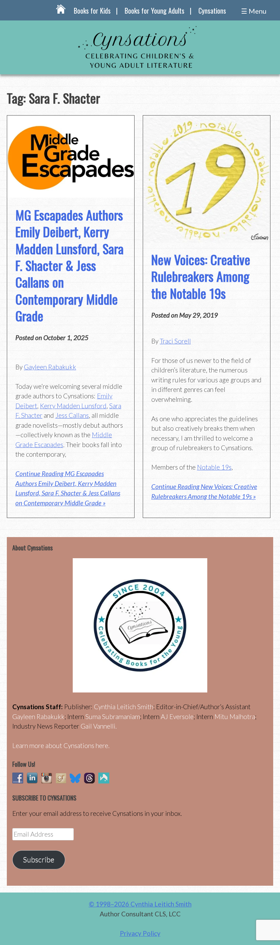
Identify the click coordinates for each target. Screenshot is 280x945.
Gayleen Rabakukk (50, 367)
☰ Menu (253, 11)
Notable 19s (214, 467)
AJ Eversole (177, 716)
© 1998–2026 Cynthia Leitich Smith (140, 904)
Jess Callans (72, 415)
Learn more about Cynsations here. (61, 745)
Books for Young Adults (154, 10)
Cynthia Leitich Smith (123, 707)
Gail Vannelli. (99, 726)
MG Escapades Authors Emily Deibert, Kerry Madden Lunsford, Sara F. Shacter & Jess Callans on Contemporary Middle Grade (69, 265)
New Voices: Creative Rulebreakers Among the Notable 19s (200, 276)
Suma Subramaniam (112, 716)
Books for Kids (92, 10)
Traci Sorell (175, 341)
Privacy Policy (140, 933)
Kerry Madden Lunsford (73, 406)
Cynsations (212, 10)
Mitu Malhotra (234, 716)
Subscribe (38, 859)
